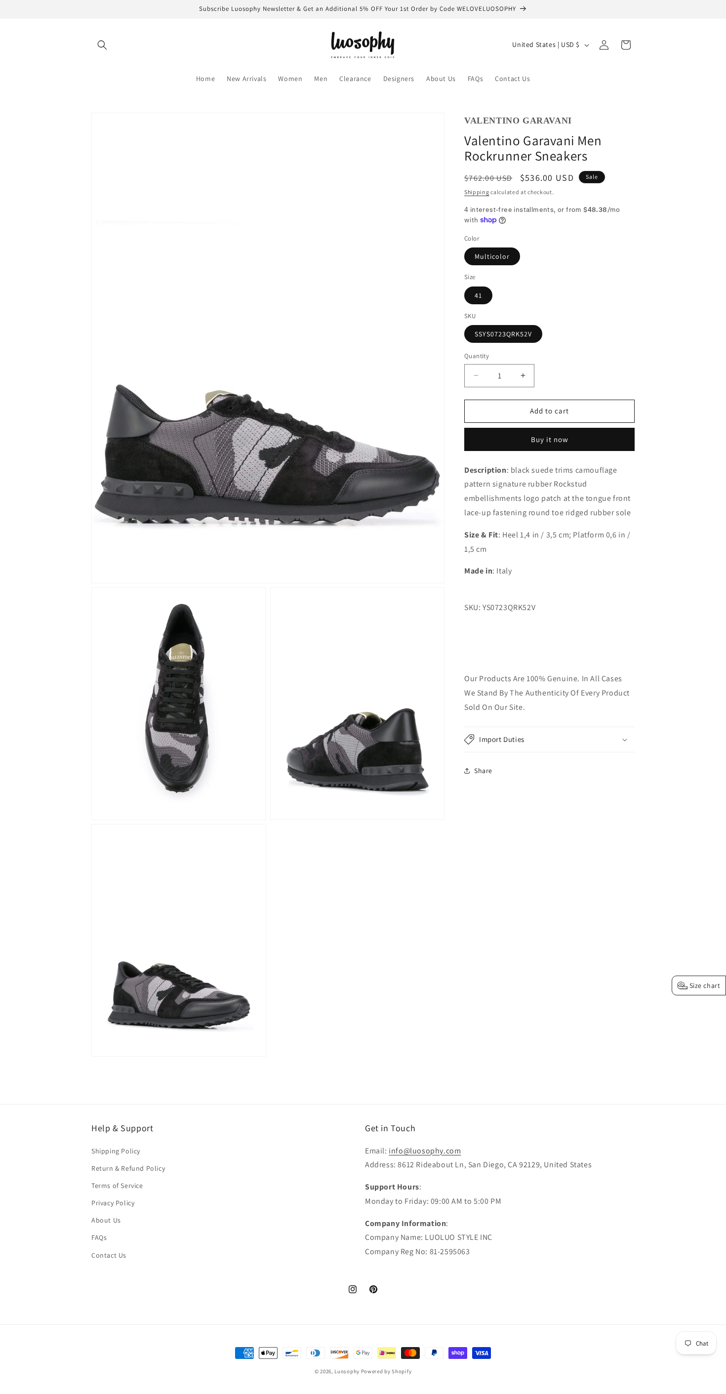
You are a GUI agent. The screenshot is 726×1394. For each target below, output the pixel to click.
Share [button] (483, 770)
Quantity (476, 356)
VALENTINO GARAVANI (518, 120)
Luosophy (347, 1371)
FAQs (99, 1237)
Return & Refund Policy (128, 1168)
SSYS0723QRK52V (503, 333)
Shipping (476, 192)
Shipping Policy (115, 1151)
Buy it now (549, 439)
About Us (106, 1220)
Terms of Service (117, 1185)
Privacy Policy (112, 1202)
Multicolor (492, 256)
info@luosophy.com (425, 1151)
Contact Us (108, 1255)
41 (478, 295)
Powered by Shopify (386, 1371)
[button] (102, 45)
